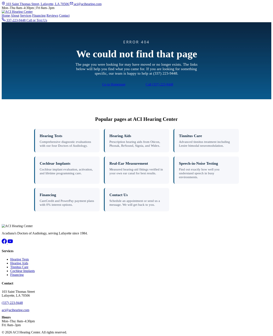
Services (25, 15)
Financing (39, 15)
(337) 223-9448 (12, 303)
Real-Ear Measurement (128, 163)
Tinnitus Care (190, 136)
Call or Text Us (36, 20)
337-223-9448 (16, 20)
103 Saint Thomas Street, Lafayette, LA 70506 (37, 4)
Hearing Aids (120, 136)
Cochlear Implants (55, 163)
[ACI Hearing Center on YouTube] (10, 242)
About (15, 15)
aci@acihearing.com (87, 4)
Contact (64, 15)
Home (6, 15)
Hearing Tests (51, 136)
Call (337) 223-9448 (159, 84)
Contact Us (118, 195)
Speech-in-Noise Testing (198, 163)
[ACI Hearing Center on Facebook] (5, 242)
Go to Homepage (113, 84)
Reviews (52, 15)
